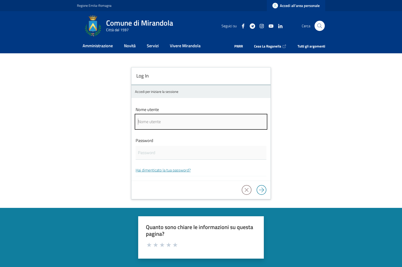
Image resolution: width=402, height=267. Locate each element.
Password (144, 140)
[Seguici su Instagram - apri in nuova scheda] (260, 25)
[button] (319, 25)
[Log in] (261, 190)
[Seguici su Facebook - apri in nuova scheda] (241, 25)
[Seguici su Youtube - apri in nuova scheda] (269, 25)
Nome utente (147, 109)
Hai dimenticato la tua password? (163, 170)
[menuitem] (97, 46)
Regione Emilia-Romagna (94, 5)
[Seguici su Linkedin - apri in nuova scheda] (278, 25)
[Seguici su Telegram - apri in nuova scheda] (250, 25)
